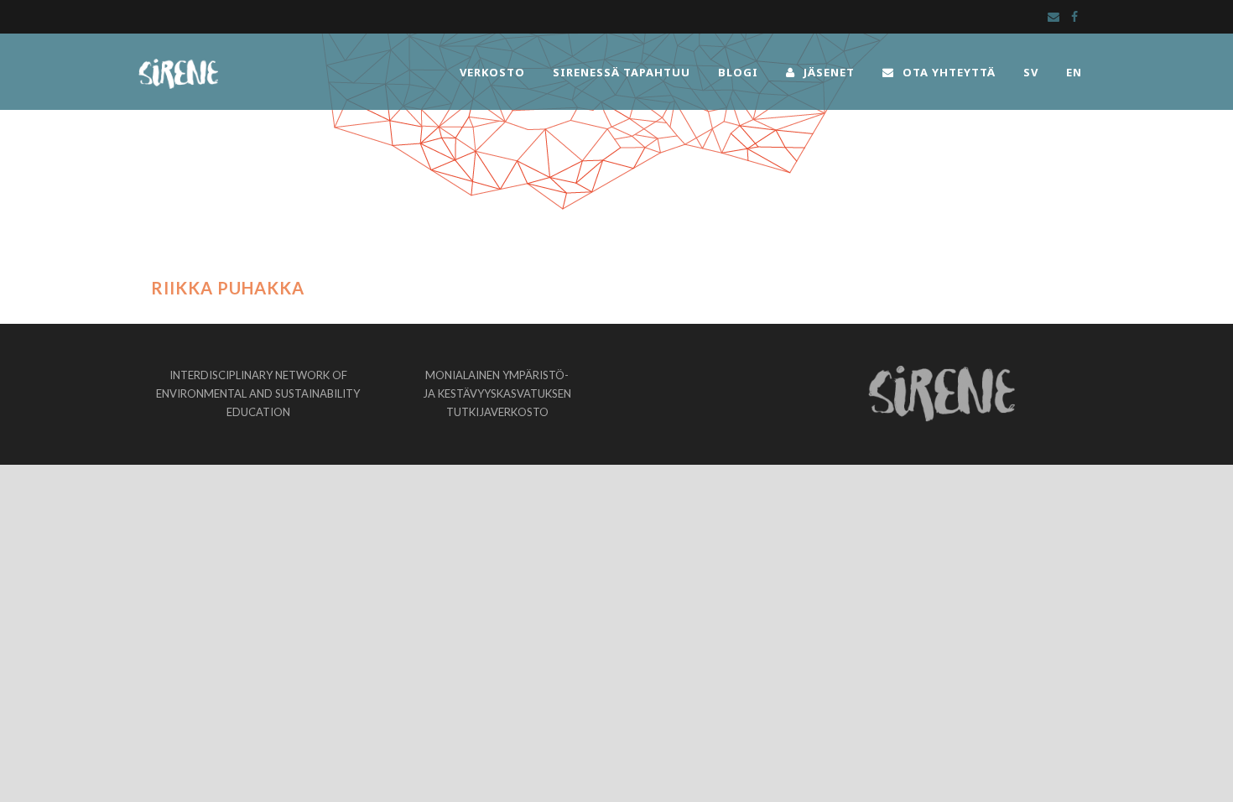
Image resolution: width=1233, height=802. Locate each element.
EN (1074, 72)
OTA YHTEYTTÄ (949, 72)
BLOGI (738, 72)
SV (1030, 72)
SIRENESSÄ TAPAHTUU (621, 72)
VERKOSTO (492, 72)
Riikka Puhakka (227, 288)
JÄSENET (829, 72)
